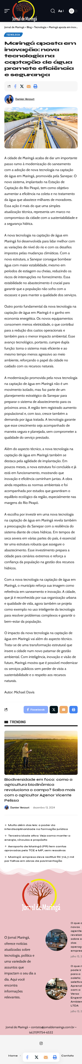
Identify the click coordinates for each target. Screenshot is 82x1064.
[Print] (35, 86)
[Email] (29, 86)
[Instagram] (41, 1043)
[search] (53, 10)
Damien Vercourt (24, 99)
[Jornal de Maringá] (24, 11)
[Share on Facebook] (15, 86)
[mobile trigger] (8, 11)
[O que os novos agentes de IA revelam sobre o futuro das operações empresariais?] (56, 940)
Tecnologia (13, 34)
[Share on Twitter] (22, 86)
